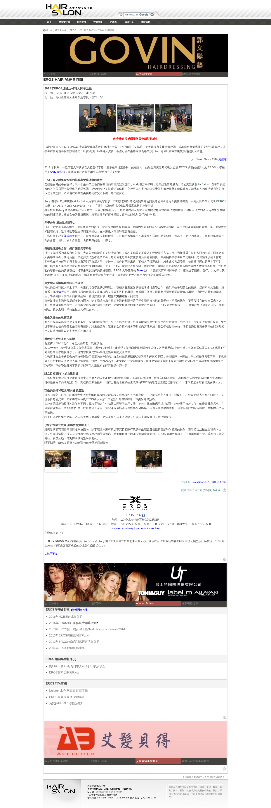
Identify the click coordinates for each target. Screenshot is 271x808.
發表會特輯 (64, 22)
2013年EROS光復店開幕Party (69, 635)
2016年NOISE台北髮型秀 (66, 616)
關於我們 (145, 22)
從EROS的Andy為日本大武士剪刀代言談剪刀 (79, 666)
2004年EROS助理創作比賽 (67, 648)
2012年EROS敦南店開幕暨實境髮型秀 (74, 641)
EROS (73, 30)
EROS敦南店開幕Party (64, 672)
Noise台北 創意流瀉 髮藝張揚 (68, 690)
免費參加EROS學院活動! (65, 703)
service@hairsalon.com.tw (109, 792)
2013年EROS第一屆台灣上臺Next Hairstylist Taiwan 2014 (87, 629)
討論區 (113, 22)
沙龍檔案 (97, 22)
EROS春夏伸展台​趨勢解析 (66, 697)
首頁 (49, 22)
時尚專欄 (81, 22)
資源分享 (129, 22)
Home (49, 30)
